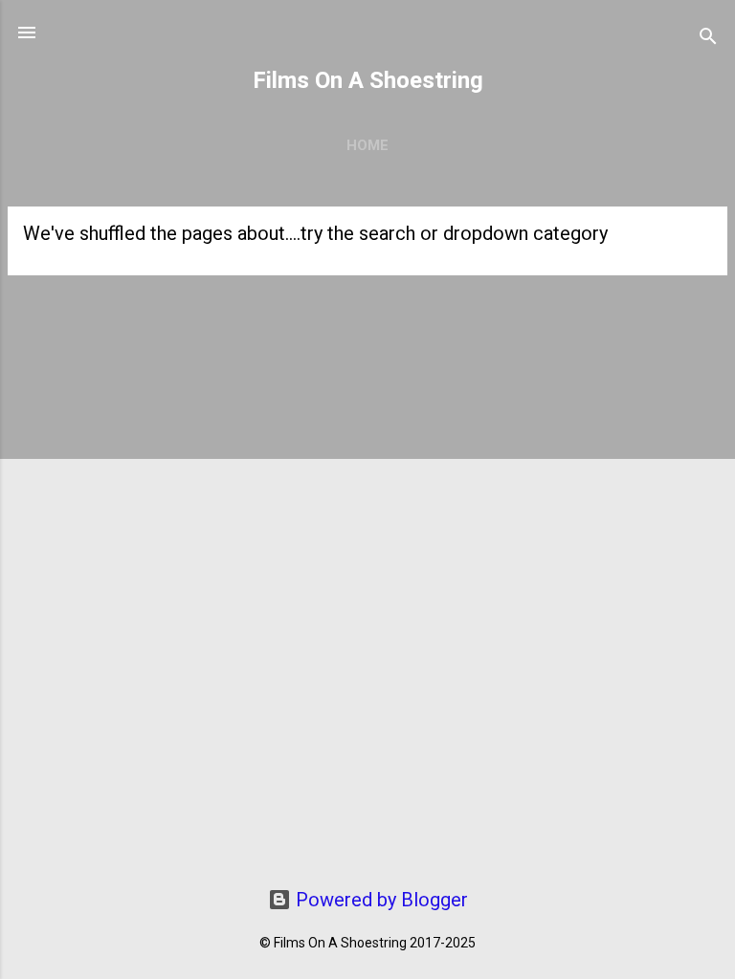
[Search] (708, 39)
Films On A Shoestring (368, 80)
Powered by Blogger (379, 899)
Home (367, 145)
